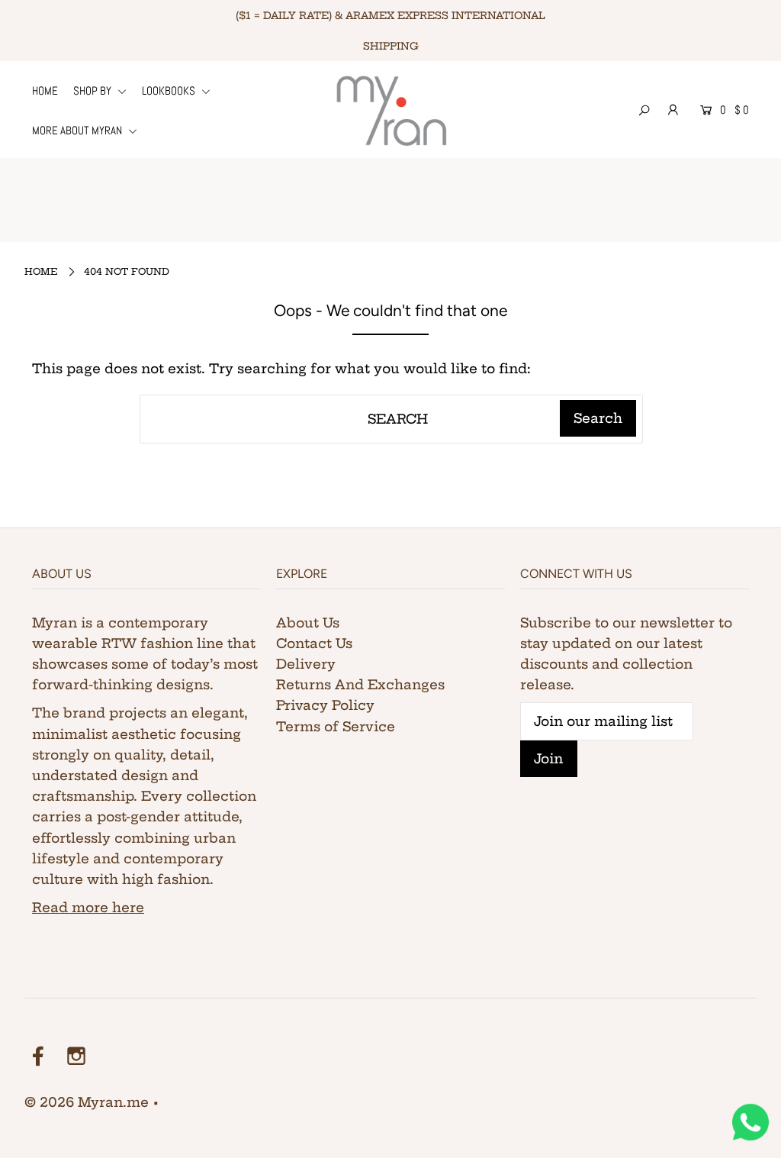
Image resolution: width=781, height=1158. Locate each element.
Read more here (88, 907)
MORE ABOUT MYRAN (78, 130)
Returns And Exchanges (360, 684)
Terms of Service (335, 726)
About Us (307, 622)
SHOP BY (93, 90)
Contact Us (314, 643)
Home (41, 271)
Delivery (306, 664)
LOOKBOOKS (170, 90)
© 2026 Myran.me (86, 1102)
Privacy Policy (325, 705)
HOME (45, 90)
